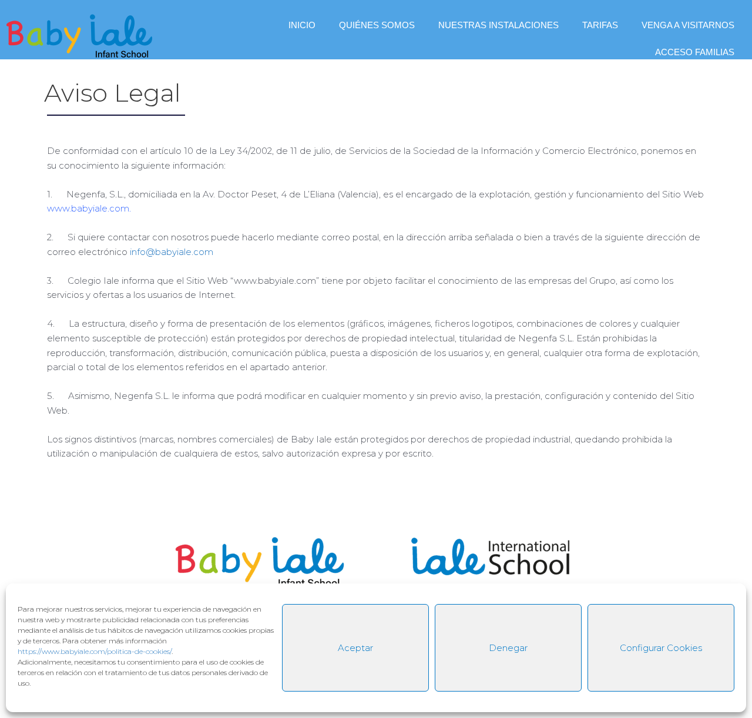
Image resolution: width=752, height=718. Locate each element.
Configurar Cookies (661, 647)
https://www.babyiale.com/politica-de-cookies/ (95, 651)
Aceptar (355, 647)
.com (118, 208)
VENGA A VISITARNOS (688, 25)
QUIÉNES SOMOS (377, 25)
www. (59, 208)
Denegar (508, 647)
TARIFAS (600, 25)
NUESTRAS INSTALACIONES (498, 25)
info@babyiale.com (171, 251)
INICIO (301, 25)
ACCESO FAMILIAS (694, 52)
